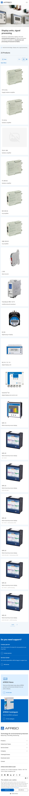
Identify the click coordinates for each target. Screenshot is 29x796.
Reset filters (3, 62)
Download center (5, 758)
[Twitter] (16, 775)
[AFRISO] (6, 2)
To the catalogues (10, 718)
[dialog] (14, 786)
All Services (6, 664)
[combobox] (19, 59)
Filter (5, 59)
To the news (9, 692)
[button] (14, 793)
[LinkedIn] (11, 775)
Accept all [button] (7, 790)
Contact (3, 761)
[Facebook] (5, 775)
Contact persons (8, 653)
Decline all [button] (21, 790)
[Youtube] (8, 775)
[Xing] (19, 775)
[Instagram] (2, 775)
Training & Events (5, 754)
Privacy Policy (16, 787)
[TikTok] (14, 775)
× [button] (27, 778)
